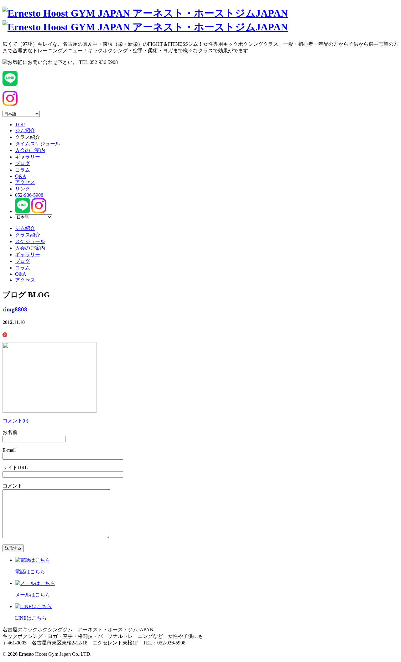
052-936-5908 (29, 195)
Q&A (20, 176)
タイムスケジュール (37, 143)
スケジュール (30, 241)
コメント (13, 485)
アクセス (25, 182)
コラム (22, 170)
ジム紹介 (25, 130)
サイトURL (15, 467)
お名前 (10, 432)
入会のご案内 (30, 150)
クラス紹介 (27, 234)
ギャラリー (27, 156)
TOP (20, 124)
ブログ (22, 163)
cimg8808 (15, 309)
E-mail (9, 450)
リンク (22, 188)
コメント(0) (15, 420)
